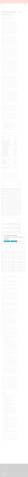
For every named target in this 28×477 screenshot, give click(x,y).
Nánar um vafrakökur (6, 239)
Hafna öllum (14, 241)
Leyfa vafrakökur (7, 241)
